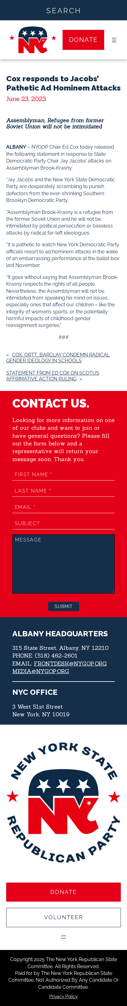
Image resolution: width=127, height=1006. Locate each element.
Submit (64, 606)
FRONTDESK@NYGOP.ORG (70, 663)
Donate (83, 39)
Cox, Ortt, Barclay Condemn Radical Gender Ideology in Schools (58, 358)
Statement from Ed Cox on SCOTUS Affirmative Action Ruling (52, 376)
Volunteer (63, 917)
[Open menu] (114, 40)
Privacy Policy (63, 996)
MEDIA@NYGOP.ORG (40, 671)
